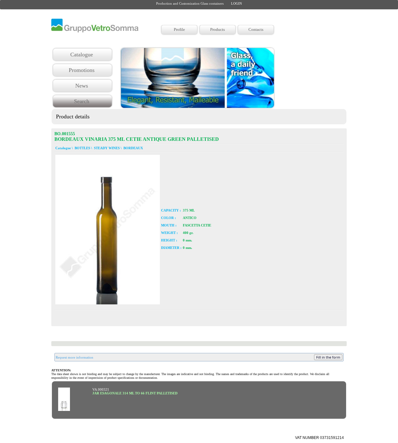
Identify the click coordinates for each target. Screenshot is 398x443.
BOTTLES (82, 148)
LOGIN (236, 3)
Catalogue (62, 148)
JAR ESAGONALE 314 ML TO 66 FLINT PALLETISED (135, 393)
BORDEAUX (133, 148)
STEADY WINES (106, 148)
